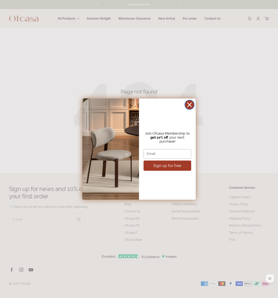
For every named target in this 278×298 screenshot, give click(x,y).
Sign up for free (167, 165)
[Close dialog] (189, 104)
